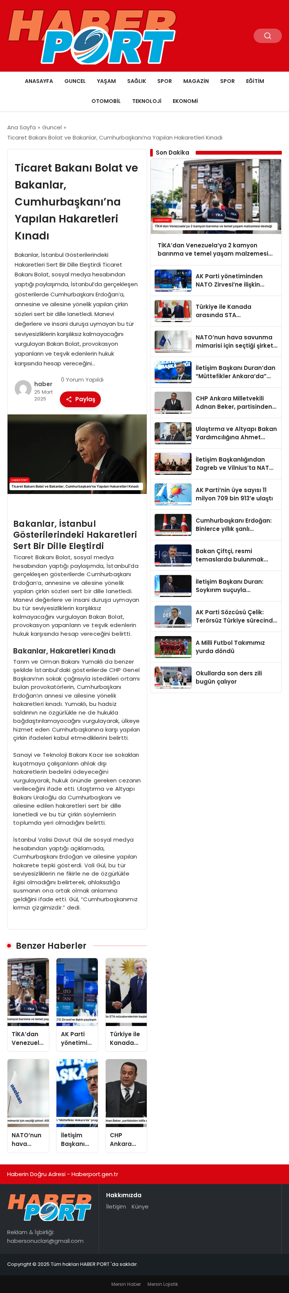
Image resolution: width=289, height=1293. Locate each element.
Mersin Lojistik (163, 1284)
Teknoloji (146, 101)
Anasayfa (39, 81)
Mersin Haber (126, 1284)
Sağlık (136, 81)
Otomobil (106, 101)
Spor (164, 81)
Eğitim (255, 81)
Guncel (75, 81)
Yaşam (106, 81)
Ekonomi (185, 101)
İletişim (116, 1206)
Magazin (196, 81)
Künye (140, 1206)
